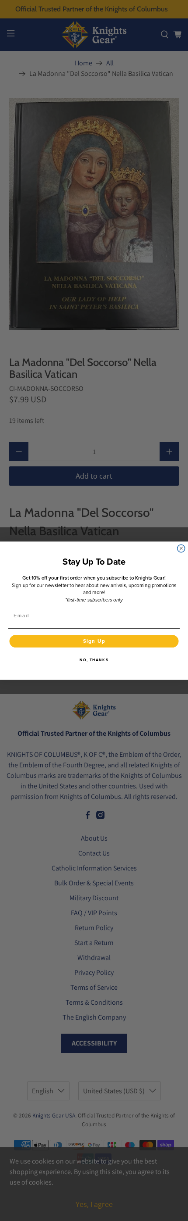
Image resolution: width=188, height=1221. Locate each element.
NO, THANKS (94, 660)
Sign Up (94, 640)
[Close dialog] (181, 548)
